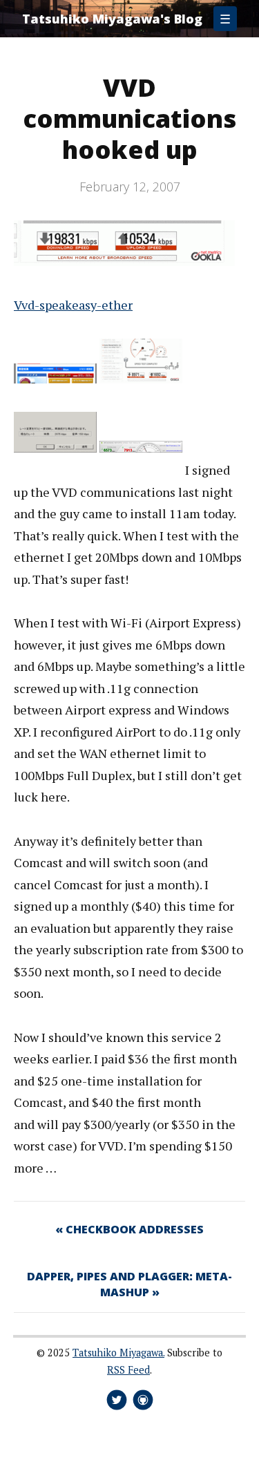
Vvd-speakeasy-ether (73, 304)
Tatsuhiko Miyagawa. (118, 1352)
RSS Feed (128, 1369)
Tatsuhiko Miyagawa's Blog (112, 18)
